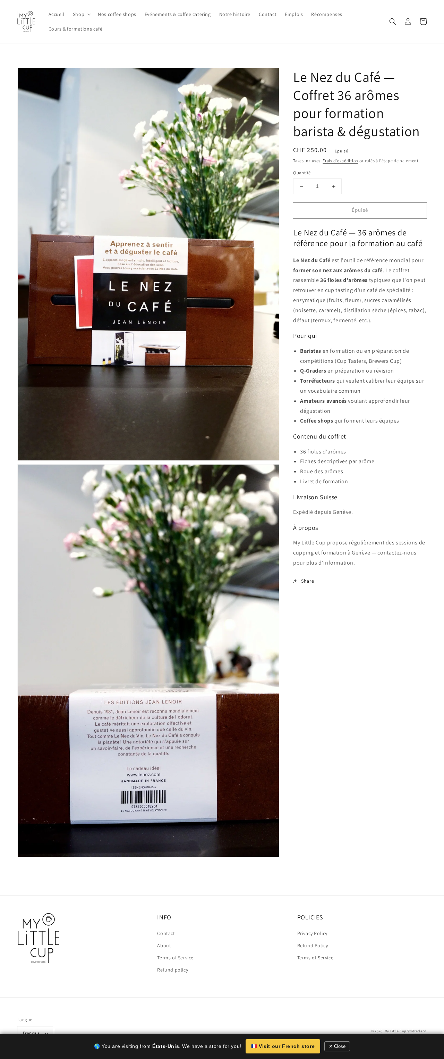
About (164, 945)
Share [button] (307, 581)
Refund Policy (312, 945)
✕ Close (337, 1046)
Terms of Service (175, 957)
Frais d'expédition (340, 160)
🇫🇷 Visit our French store (283, 1046)
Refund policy (172, 970)
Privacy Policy (312, 933)
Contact (166, 933)
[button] (392, 21)
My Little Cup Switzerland (406, 1031)
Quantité (301, 173)
